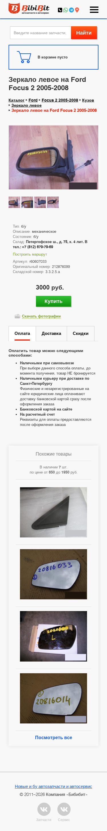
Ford (33, 100)
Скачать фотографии (41, 316)
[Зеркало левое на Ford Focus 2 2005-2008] (53, 159)
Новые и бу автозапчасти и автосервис (53, 786)
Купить (53, 301)
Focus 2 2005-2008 (60, 100)
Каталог (17, 100)
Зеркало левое (26, 105)
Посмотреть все (53, 737)
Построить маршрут (30, 254)
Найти (84, 33)
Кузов (88, 100)
